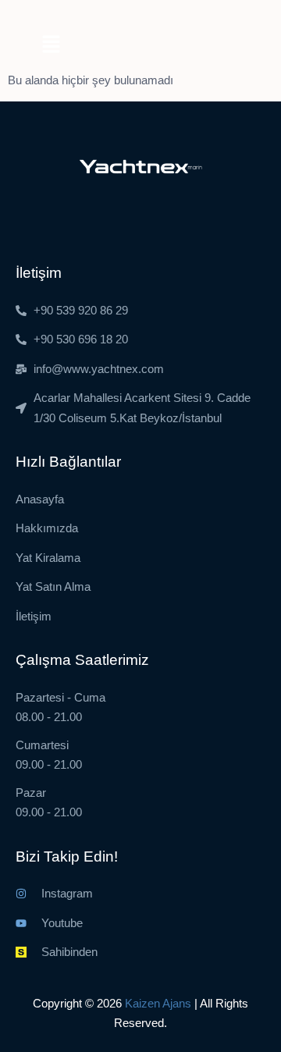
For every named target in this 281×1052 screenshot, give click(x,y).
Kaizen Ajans (158, 1003)
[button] (50, 45)
